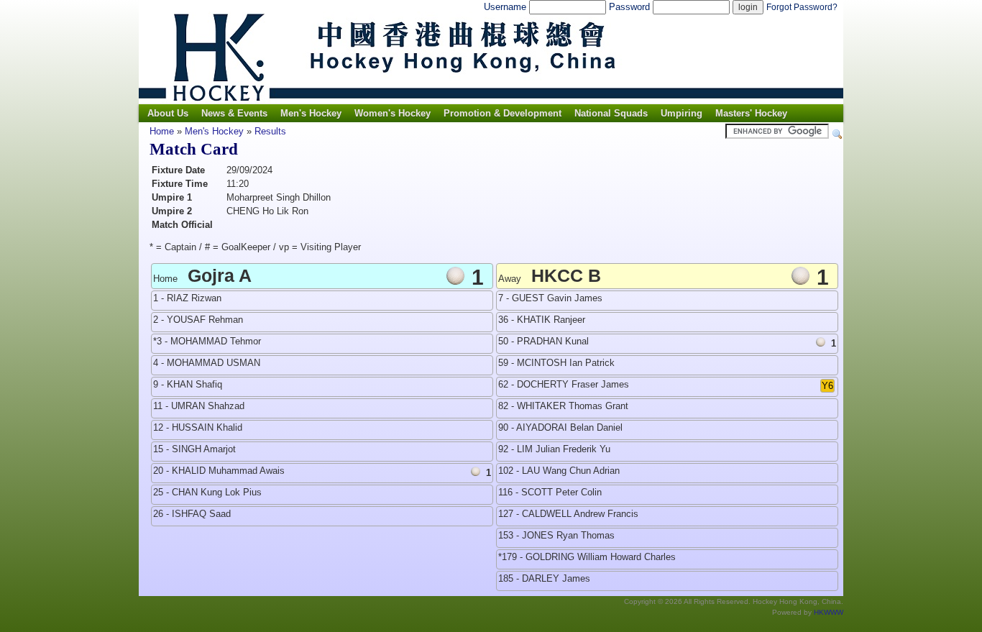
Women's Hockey (392, 113)
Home (162, 131)
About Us (167, 113)
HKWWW (828, 612)
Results (270, 131)
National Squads (611, 113)
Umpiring (681, 113)
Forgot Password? (802, 7)
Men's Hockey (310, 113)
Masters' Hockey (751, 113)
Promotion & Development (502, 113)
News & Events (234, 113)
